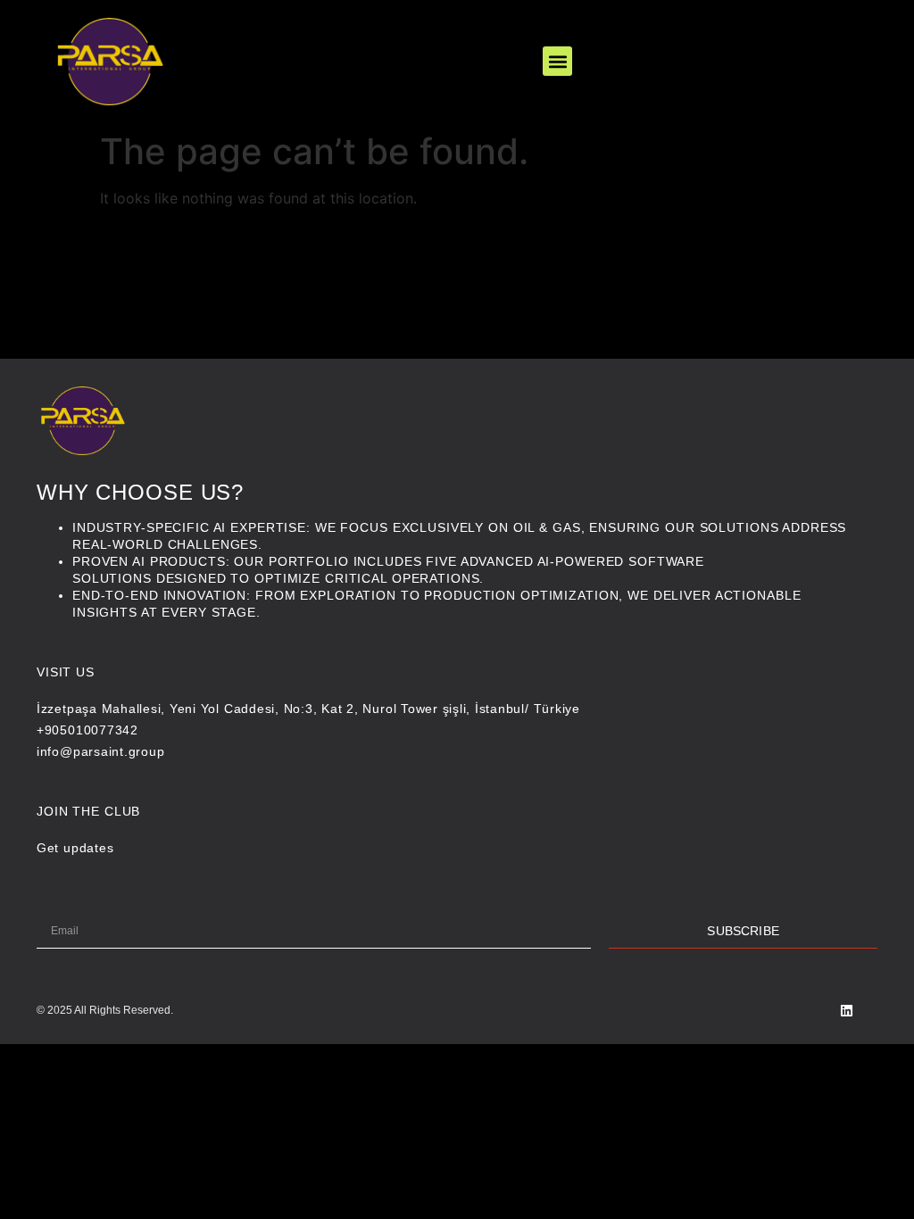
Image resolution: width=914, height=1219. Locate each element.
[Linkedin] (846, 1010)
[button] (557, 61)
